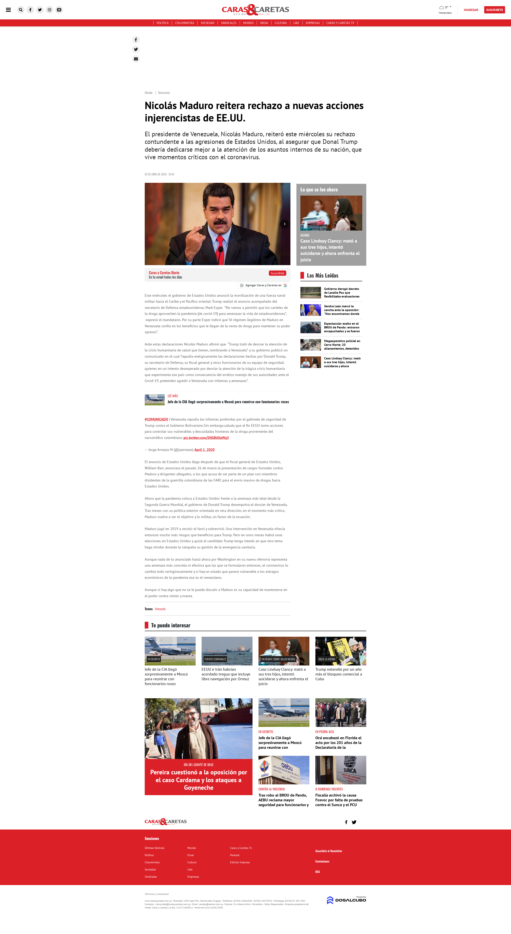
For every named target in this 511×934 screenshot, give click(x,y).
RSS (317, 871)
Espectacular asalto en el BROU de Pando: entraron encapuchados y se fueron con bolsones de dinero (342, 329)
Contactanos (322, 861)
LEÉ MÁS (173, 395)
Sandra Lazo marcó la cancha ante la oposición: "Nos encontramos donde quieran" (341, 312)
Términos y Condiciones (157, 893)
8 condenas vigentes (329, 789)
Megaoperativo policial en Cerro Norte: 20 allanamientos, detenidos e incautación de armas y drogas (342, 348)
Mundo (248, 22)
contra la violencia (271, 789)
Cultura (281, 22)
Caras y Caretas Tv (340, 22)
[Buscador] (21, 10)
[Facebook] (136, 40)
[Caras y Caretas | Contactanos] (361, 821)
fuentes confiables (215, 659)
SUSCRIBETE (494, 10)
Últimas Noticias (154, 848)
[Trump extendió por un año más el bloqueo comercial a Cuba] (340, 664)
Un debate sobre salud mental (278, 659)
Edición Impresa (240, 862)
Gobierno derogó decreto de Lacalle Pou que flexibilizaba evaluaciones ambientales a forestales (341, 294)
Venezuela (160, 608)
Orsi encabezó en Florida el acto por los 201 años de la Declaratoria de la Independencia (338, 745)
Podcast (235, 855)
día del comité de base (199, 764)
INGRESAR (471, 10)
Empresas (313, 22)
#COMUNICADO (156, 419)
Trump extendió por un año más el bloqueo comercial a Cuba (338, 674)
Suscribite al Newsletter (328, 851)
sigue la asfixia (326, 659)
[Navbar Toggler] (11, 10)
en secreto (154, 659)
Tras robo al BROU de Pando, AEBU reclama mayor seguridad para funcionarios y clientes (283, 802)
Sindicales (229, 22)
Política (163, 22)
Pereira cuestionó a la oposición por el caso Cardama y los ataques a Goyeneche (198, 780)
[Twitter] (136, 49)
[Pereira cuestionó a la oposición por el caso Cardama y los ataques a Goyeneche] (199, 728)
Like (296, 22)
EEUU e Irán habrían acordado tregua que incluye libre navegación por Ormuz (226, 674)
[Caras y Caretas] (166, 825)
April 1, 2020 (204, 449)
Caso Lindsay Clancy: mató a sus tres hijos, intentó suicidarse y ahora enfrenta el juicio (330, 250)
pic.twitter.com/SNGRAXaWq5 (206, 437)
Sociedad (207, 22)
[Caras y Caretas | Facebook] (30, 10)
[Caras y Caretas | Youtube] (59, 10)
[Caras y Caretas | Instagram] (49, 10)
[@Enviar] (136, 59)
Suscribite (277, 273)
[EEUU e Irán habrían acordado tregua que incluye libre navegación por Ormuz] (227, 664)
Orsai (264, 22)
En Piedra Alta (324, 731)
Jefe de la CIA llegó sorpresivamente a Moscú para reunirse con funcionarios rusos (228, 401)
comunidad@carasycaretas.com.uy (172, 904)
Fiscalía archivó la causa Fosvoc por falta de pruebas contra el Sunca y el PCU (338, 800)
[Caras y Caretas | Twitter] (40, 10)
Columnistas (184, 22)
